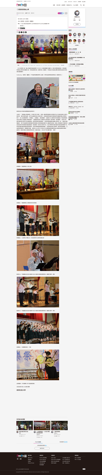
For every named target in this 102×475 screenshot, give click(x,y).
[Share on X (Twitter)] (21, 32)
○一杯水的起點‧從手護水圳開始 (76, 64)
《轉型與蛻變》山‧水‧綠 (75, 52)
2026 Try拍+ (53, 457)
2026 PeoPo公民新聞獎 (55, 459)
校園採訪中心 (69, 5)
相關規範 (29, 459)
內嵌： (18, 65)
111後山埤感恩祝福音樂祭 (25, 23)
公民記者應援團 (43, 461)
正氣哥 (71, 124)
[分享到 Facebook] (19, 32)
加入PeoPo (70, 1)
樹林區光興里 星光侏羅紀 (74, 111)
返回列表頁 (42, 448)
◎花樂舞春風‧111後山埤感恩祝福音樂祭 (43, 432)
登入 (66, 1)
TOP (84, 469)
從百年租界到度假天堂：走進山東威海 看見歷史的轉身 (77, 117)
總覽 (54, 5)
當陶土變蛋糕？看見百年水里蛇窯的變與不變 (77, 89)
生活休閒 (27, 21)
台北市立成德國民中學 (44, 23)
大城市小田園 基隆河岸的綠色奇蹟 (76, 123)
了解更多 (77, 24)
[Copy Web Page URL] (26, 32)
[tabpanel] (42, 445)
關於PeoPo (30, 457)
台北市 (23, 18)
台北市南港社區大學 (35, 23)
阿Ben (71, 119)
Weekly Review (31, 463)
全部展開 (76, 45)
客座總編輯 (42, 464)
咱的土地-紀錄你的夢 (55, 461)
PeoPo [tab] (38, 441)
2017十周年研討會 (66, 459)
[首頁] (22, 5)
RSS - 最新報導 (78, 457)
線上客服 (83, 1)
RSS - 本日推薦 (78, 459)
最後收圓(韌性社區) (23, 431)
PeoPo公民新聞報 (43, 457)
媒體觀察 (31, 21)
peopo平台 (72, 107)
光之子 (71, 97)
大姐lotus (38, 434)
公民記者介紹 (42, 463)
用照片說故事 (53, 463)
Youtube (21, 458)
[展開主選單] (84, 5)
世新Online (72, 102)
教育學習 (22, 21)
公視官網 (79, 1)
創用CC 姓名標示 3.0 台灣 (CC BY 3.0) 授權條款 (22, 28)
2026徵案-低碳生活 (66, 457)
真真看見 (72, 113)
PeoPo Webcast (43, 459)
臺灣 (21, 18)
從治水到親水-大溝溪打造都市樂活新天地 (77, 96)
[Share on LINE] (23, 32)
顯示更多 (21, 25)
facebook (17, 458)
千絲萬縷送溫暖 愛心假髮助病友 (76, 101)
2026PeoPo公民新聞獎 (73, 82)
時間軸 (29, 461)
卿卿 (20, 433)
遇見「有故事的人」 (66, 463)
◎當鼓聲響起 (57, 431)
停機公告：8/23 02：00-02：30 (76, 106)
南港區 (27, 18)
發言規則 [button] (65, 441)
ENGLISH (75, 1)
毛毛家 (71, 91)
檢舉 (66, 13)
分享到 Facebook (66, 36)
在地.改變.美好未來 (66, 461)
